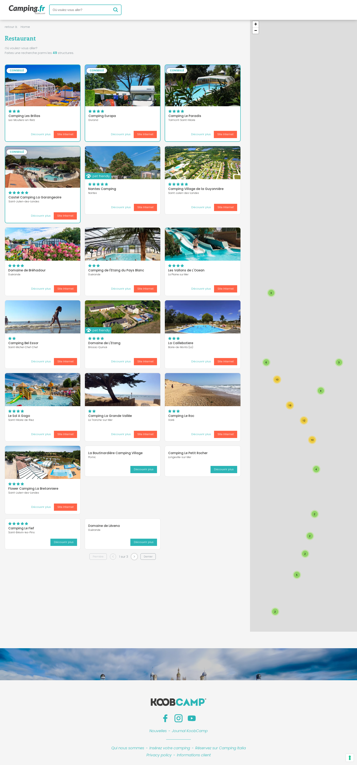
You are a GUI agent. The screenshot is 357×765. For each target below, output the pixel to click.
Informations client (194, 755)
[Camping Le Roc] (202, 389)
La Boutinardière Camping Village (115, 453)
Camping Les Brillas (24, 116)
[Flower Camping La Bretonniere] (42, 462)
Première (98, 556)
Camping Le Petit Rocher (188, 453)
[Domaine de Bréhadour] (42, 244)
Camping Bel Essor (23, 343)
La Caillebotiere (180, 343)
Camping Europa (102, 116)
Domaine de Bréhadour (27, 270)
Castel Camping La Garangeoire (34, 197)
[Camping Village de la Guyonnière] (202, 162)
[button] (271, 293)
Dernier (148, 556)
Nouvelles (158, 730)
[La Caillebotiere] (202, 316)
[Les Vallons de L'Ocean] (202, 244)
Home (25, 27)
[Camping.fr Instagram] (178, 718)
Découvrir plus (41, 134)
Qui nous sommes (127, 748)
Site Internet (65, 134)
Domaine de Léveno (104, 526)
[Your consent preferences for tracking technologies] (350, 758)
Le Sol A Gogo (19, 416)
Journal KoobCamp (190, 730)
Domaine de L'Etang (104, 343)
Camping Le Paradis (184, 116)
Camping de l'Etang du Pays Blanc (116, 270)
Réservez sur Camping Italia (220, 748)
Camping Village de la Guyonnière (196, 189)
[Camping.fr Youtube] (192, 718)
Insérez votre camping (169, 748)
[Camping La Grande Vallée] (122, 389)
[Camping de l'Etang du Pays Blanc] (122, 244)
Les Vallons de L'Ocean (186, 270)
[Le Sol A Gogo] (42, 389)
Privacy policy (159, 755)
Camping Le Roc (181, 416)
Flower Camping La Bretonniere (33, 488)
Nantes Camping (102, 189)
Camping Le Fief (21, 528)
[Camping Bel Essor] (42, 316)
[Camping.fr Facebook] (165, 718)
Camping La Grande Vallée (110, 416)
